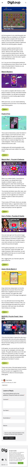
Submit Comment (9, 438)
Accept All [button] (21, 463)
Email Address (7, 418)
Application (4, 385)
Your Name (6, 410)
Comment (6, 399)
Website (5, 425)
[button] (2, 2)
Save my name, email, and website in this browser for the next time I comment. (14, 433)
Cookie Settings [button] (13, 463)
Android (5, 109)
